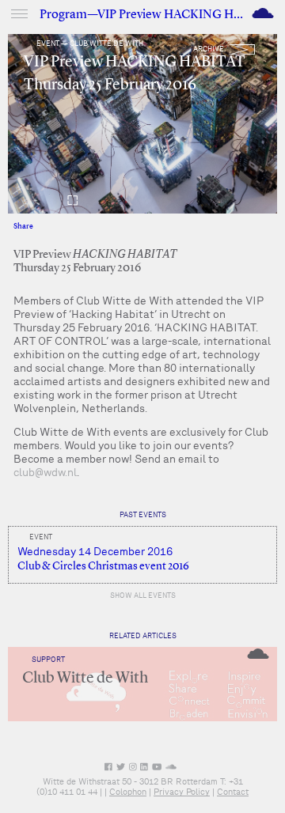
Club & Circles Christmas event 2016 (103, 566)
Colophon (127, 791)
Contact (233, 791)
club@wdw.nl (45, 472)
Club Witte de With (85, 678)
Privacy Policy (182, 791)
